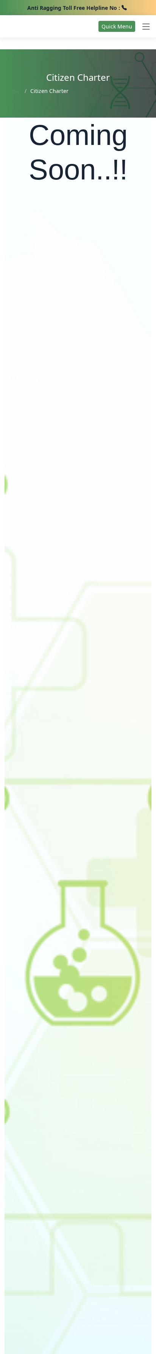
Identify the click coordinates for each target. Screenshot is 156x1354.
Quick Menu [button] (116, 26)
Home (12, 90)
